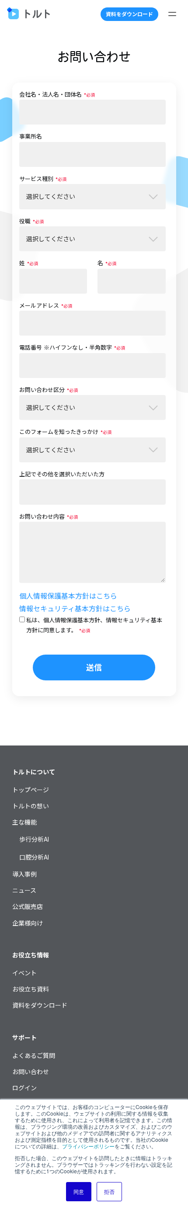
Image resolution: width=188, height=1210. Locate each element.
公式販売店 (27, 906)
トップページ (30, 790)
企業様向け (27, 923)
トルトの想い (30, 806)
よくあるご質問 (33, 1055)
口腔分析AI (34, 857)
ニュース (24, 890)
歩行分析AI (34, 839)
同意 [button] (78, 1191)
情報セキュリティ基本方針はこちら (75, 608)
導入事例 (24, 874)
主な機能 (24, 822)
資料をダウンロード (129, 14)
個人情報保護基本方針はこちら (68, 596)
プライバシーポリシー (88, 1146)
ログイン (24, 1088)
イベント (24, 973)
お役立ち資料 (30, 989)
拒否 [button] (109, 1191)
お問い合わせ (30, 1071)
